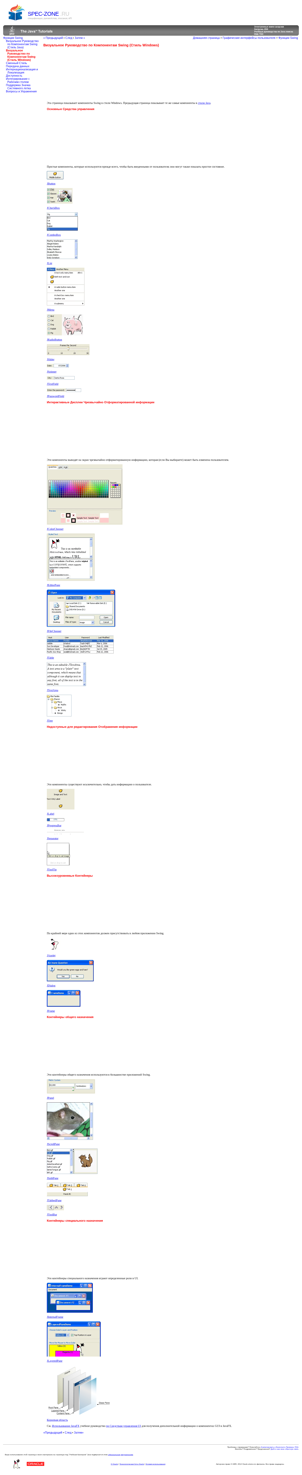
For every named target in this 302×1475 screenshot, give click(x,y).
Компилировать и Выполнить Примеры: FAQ (279, 1447)
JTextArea (52, 690)
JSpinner (51, 371)
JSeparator (52, 838)
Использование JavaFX (66, 1425)
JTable (50, 657)
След (68, 37)
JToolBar (52, 1214)
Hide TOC (259, 34)
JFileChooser (54, 631)
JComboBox (54, 234)
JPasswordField (55, 396)
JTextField (52, 383)
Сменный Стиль (16, 63)
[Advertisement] (72, 74)
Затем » (80, 37)
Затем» (79, 1432)
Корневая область (57, 1419)
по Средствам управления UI (123, 1425)
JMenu (50, 309)
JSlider (50, 359)
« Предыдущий (53, 37)
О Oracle (114, 1464)
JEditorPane (53, 585)
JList (49, 263)
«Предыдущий (52, 1432)
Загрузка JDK (261, 29)
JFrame (51, 1010)
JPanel (50, 1097)
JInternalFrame (55, 1316)
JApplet (51, 955)
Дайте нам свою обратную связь (284, 1449)
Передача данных (17, 66)
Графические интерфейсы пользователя (249, 37)
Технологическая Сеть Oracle (132, 1464)
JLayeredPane (54, 1360)
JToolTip (52, 869)
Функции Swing (13, 37)
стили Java (204, 102)
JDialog (51, 985)
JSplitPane (52, 1178)
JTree (50, 720)
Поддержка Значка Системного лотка (18, 87)
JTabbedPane (54, 1200)
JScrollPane (53, 1144)
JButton (51, 183)
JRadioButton (54, 339)
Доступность (14, 75)
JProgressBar (54, 825)
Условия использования (155, 1464)
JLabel (50, 813)
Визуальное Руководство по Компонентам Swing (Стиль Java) (22, 44)
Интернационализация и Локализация (22, 71)
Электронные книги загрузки (269, 27)
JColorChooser (55, 528)
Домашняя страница (206, 37)
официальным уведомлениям (120, 1455)
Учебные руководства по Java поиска (273, 31)
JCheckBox (53, 207)
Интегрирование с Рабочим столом (18, 80)
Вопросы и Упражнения (21, 91)
